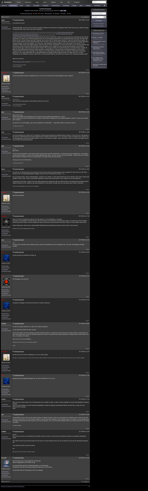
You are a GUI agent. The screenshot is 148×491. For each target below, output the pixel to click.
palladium (4, 216)
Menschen (4, 5)
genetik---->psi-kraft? (98, 38)
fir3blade (3, 323)
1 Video (42, 13)
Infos (69, 13)
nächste (86, 17)
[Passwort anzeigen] (104, 18)
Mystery (28, 5)
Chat (61, 2)
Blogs (37, 2)
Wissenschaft (13, 5)
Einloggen (99, 20)
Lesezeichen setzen (6, 28)
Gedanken (41, 10)
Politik (21, 5)
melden (87, 69)
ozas (2, 132)
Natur (81, 5)
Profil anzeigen (5, 86)
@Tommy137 (16, 99)
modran (3, 399)
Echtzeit (19, 2)
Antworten (57, 13)
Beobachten (49, 13)
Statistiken (53, 2)
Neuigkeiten (77, 2)
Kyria (2, 252)
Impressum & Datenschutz (7, 486)
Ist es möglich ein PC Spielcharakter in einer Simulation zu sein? (98, 59)
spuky (3, 20)
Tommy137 (4, 72)
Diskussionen (28, 2)
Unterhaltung (97, 5)
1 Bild (35, 13)
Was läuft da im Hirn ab (98, 34)
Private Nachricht (6, 88)
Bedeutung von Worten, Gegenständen (98, 48)
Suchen (64, 13)
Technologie (66, 5)
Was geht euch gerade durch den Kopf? (99, 66)
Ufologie (74, 5)
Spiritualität (45, 5)
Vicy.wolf (3, 458)
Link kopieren (5, 27)
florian (3, 169)
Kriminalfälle (36, 5)
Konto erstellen (99, 26)
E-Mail (65, 10)
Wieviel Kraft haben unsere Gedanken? (99, 43)
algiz (2, 112)
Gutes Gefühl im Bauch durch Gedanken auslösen (99, 54)
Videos (44, 2)
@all (14, 243)
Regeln (15, 486)
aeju (2, 414)
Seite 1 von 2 (4, 17)
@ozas (14, 149)
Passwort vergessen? (99, 23)
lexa (2, 276)
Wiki (69, 2)
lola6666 (3, 431)
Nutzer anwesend (99, 9)
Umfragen (88, 5)
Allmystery (7, 2)
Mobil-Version (21, 486)
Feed (61, 10)
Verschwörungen (56, 5)
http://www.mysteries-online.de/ (22, 61)
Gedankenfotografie (48, 10)
